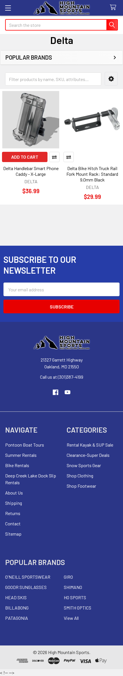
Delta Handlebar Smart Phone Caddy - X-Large (31, 171)
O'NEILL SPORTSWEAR (27, 577)
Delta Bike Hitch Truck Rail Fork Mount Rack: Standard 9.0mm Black (92, 174)
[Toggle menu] (8, 8)
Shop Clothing (80, 475)
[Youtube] (67, 392)
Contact (13, 523)
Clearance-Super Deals (88, 455)
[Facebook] (55, 392)
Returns (12, 513)
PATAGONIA (16, 618)
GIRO (68, 577)
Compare (54, 157)
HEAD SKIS (16, 597)
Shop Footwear (81, 486)
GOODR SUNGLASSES (26, 587)
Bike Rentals (17, 465)
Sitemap (13, 533)
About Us (14, 492)
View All (71, 618)
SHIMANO (73, 587)
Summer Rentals (21, 455)
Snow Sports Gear (84, 465)
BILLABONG (17, 607)
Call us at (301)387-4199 (61, 377)
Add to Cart (24, 157)
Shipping (13, 503)
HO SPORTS (75, 597)
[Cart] (114, 7)
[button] (111, 79)
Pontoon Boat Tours (24, 444)
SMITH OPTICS (77, 607)
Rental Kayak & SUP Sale (90, 444)
